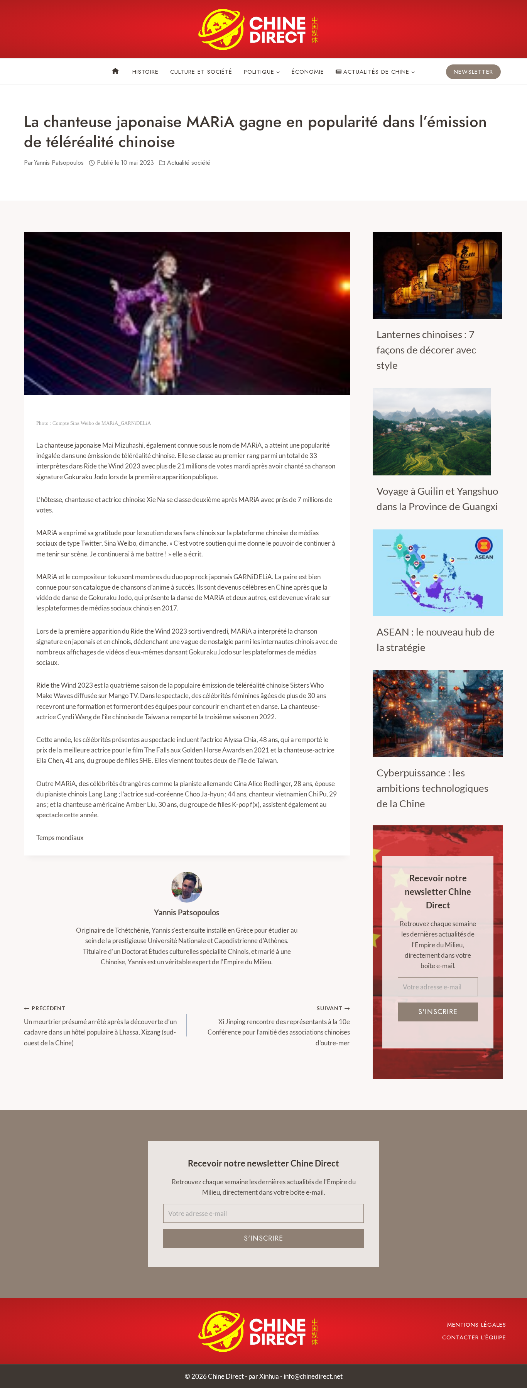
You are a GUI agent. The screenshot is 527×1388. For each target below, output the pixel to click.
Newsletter (473, 72)
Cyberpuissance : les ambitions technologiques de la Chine (432, 788)
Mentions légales (476, 1324)
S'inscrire (438, 1012)
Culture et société (201, 72)
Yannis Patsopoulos (187, 912)
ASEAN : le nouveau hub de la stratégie (436, 639)
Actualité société (188, 162)
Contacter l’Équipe (474, 1337)
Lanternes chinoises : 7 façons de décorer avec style (426, 349)
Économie (308, 72)
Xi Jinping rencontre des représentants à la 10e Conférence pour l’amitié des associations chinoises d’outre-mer (279, 1025)
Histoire (145, 72)
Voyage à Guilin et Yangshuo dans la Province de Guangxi (437, 498)
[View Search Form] (30, 72)
